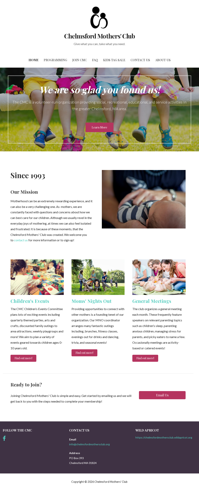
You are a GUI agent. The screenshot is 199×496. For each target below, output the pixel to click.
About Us (163, 60)
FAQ (95, 60)
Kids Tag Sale (114, 60)
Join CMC (79, 60)
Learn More (99, 127)
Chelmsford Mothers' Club (99, 36)
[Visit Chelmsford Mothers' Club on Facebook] (4, 439)
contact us (21, 240)
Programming (55, 60)
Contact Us (140, 60)
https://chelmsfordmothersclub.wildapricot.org (163, 437)
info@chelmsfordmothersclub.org (89, 444)
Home (33, 60)
